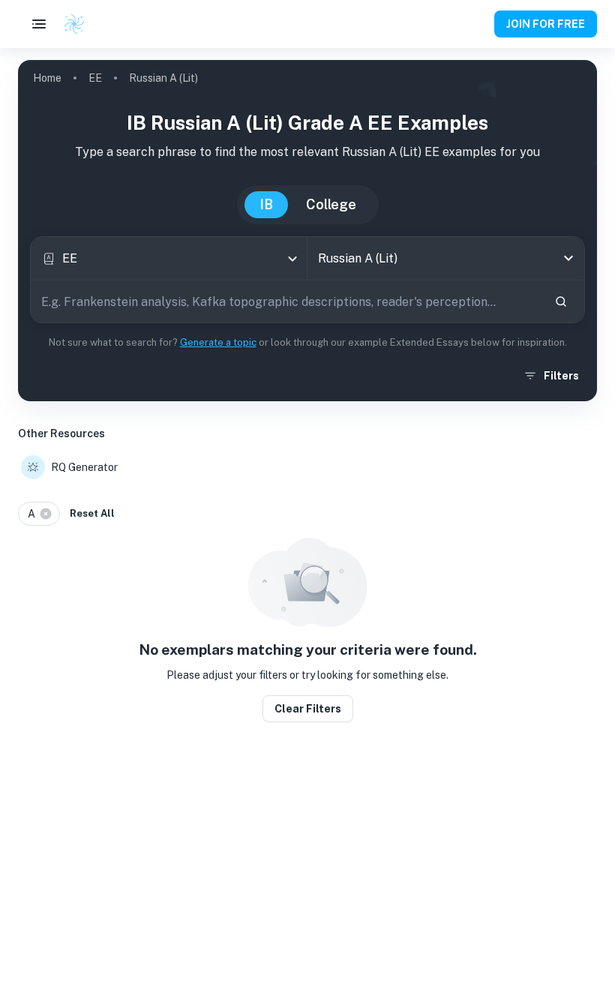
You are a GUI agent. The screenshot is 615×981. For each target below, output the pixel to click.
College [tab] (331, 204)
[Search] (561, 301)
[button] (39, 514)
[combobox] (169, 258)
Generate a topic (218, 342)
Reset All (92, 513)
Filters (561, 376)
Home (47, 78)
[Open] (568, 258)
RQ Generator (84, 467)
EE (95, 78)
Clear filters (307, 709)
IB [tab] (266, 204)
